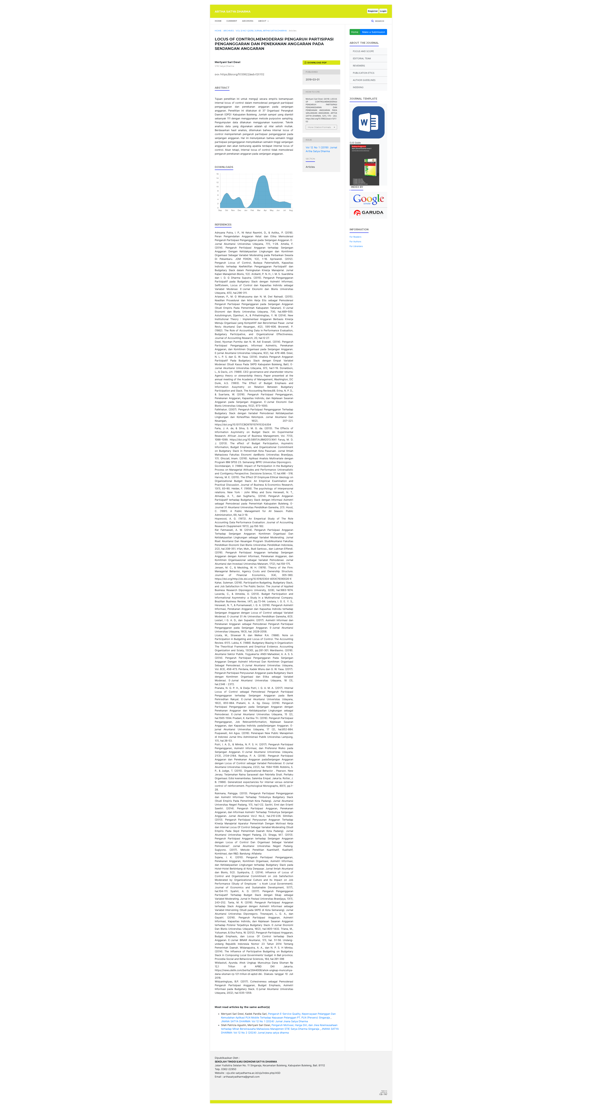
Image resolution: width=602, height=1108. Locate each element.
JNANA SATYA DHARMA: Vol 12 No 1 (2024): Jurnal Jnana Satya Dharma (264, 1021)
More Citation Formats (319, 127)
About (262, 21)
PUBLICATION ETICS (363, 73)
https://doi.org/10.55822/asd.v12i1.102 (242, 74)
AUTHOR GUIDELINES (364, 80)
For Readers (355, 237)
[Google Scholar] (368, 199)
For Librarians (356, 246)
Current (231, 21)
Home (218, 30)
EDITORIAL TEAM (362, 58)
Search (379, 21)
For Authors (355, 241)
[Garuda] (368, 213)
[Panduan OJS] (368, 165)
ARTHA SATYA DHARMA (233, 11)
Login (383, 11)
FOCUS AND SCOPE (363, 51)
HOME (218, 21)
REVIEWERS (359, 65)
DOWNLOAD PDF (317, 62)
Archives (247, 21)
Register (373, 11)
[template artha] (368, 122)
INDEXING (358, 87)
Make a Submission (373, 32)
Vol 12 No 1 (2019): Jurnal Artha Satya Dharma (261, 30)
